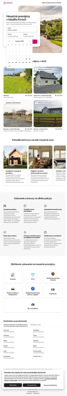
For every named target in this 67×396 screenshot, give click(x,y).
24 (9, 62)
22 (26, 59)
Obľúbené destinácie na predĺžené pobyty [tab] (15, 325)
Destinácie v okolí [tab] (35, 325)
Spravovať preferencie (50, 385)
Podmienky (36, 393)
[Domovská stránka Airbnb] (7, 3)
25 (12, 62)
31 (9, 66)
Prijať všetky (13, 385)
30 (29, 62)
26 (16, 62)
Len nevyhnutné (31, 385)
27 (19, 62)
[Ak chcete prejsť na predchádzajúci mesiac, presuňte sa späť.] (9, 41)
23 (29, 59)
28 (23, 62)
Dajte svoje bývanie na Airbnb (51, 3)
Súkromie (29, 393)
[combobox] (22, 30)
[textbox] (14, 36)
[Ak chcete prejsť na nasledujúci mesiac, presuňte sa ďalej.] (29, 41)
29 (26, 62)
